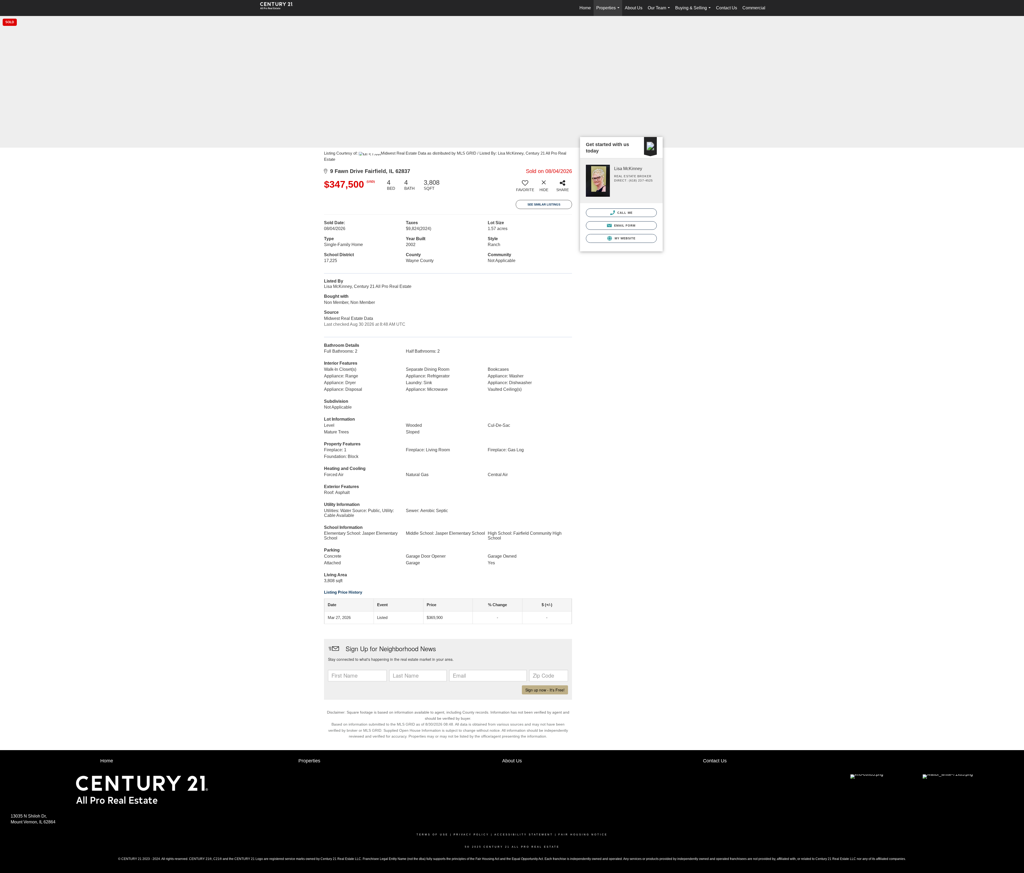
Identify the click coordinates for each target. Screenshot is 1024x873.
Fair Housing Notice (582, 834)
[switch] (525, 188)
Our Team (660, 11)
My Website (624, 238)
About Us (633, 8)
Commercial (753, 8)
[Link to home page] (279, 8)
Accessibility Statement (523, 834)
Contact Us (726, 8)
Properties (609, 11)
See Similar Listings (543, 204)
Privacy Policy (471, 834)
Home (585, 8)
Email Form (624, 225)
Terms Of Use (432, 834)
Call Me (624, 212)
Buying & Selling (694, 11)
